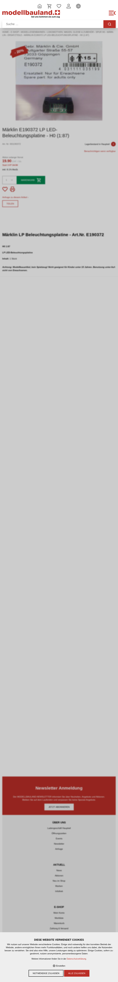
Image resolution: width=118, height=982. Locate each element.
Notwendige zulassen (46, 973)
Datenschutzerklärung (76, 959)
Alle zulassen (76, 973)
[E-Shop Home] (31, 14)
